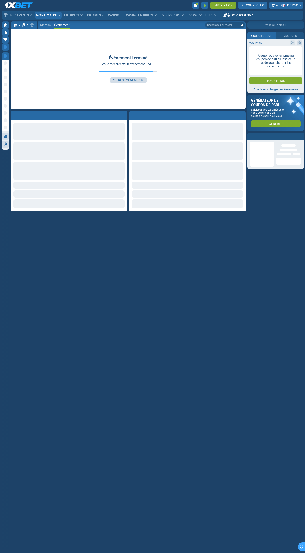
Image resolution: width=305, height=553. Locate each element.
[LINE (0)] (15, 25)
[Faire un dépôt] (204, 5)
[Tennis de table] (23, 25)
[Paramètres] (274, 5)
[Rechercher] (242, 25)
